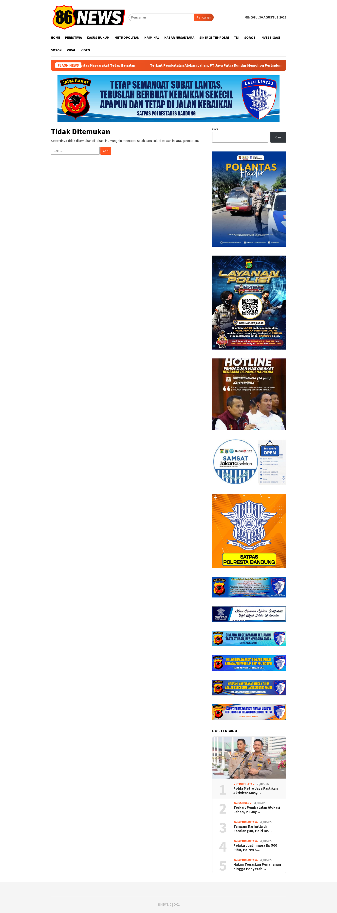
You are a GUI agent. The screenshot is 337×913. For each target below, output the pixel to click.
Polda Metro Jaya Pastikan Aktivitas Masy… (255, 790)
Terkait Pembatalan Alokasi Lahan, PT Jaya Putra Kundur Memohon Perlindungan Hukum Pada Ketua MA (208, 65)
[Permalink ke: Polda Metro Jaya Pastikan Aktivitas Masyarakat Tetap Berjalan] (249, 758)
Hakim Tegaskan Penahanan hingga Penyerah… (257, 866)
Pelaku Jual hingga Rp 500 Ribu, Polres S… (255, 847)
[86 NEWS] (90, 17)
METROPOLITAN (243, 784)
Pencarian (204, 17)
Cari (215, 129)
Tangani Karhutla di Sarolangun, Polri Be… (252, 828)
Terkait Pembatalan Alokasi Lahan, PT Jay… (256, 809)
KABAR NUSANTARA (245, 822)
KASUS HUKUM (242, 803)
